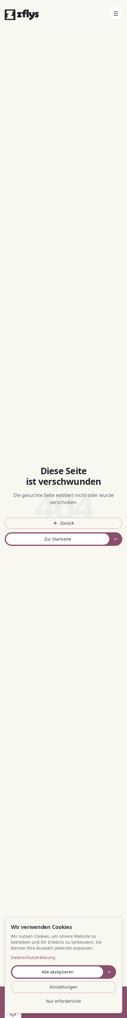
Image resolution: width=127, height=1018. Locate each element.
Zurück (67, 523)
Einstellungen (63, 987)
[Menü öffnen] (115, 13)
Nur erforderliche (63, 1001)
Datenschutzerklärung (33, 957)
